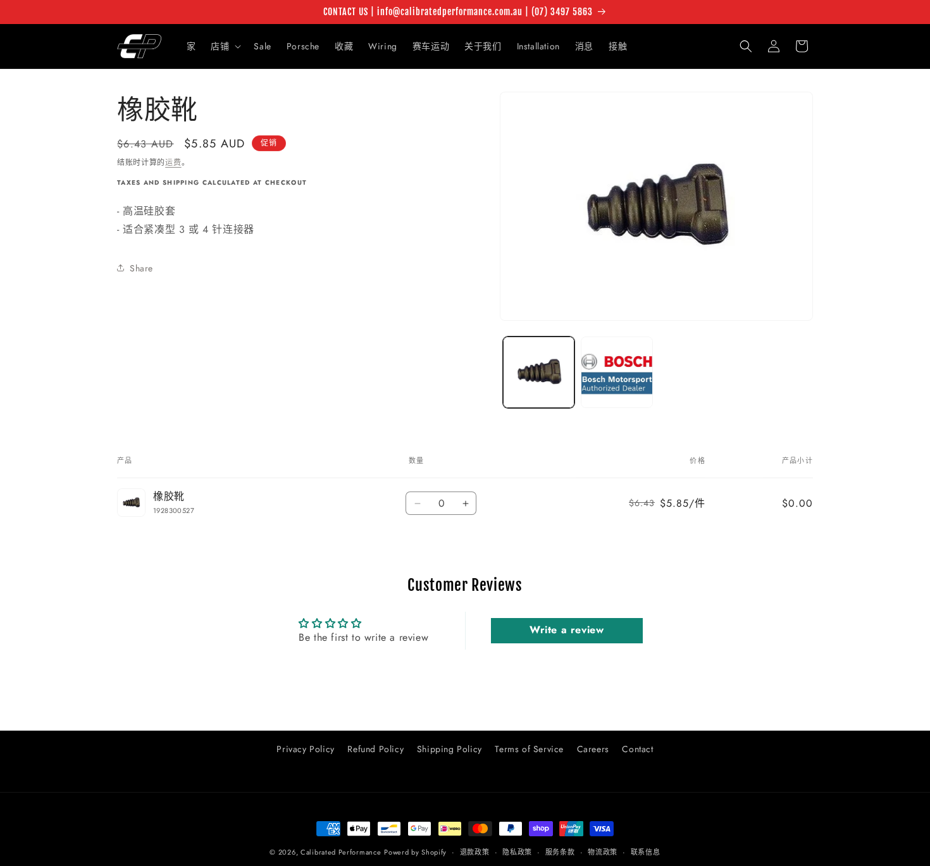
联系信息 (645, 852)
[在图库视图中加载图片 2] (616, 372)
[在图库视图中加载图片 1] (538, 372)
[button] (224, 46)
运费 (173, 162)
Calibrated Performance (341, 852)
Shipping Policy (449, 749)
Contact (637, 749)
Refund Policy (375, 749)
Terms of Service (529, 749)
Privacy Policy (305, 749)
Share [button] (141, 267)
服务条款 (560, 852)
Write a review (567, 630)
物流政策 (602, 852)
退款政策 (475, 852)
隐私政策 (517, 852)
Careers (593, 749)
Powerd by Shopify (415, 852)
